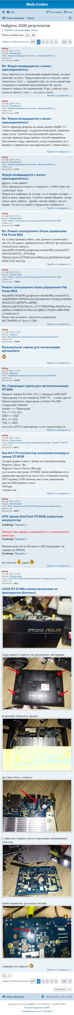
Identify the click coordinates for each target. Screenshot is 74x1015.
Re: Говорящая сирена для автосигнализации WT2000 (35, 387)
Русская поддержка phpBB (37, 1007)
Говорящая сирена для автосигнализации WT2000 (32, 375)
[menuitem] (10, 12)
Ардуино (13, 334)
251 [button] (64, 42)
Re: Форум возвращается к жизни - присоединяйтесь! (27, 67)
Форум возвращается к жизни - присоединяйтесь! (31, 56)
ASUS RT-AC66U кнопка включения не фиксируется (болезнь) (37, 578)
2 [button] (43, 42)
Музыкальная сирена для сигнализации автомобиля (33, 337)
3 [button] (47, 42)
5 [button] (56, 42)
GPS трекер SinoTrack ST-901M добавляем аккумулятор (34, 506)
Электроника (15, 218)
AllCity (5, 48)
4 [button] (51, 42)
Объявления (15, 53)
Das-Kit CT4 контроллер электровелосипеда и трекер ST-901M (37, 443)
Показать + (21, 524)
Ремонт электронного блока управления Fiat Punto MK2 (34, 221)
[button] (33, 41)
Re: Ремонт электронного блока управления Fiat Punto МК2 (34, 233)
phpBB (30, 1004)
